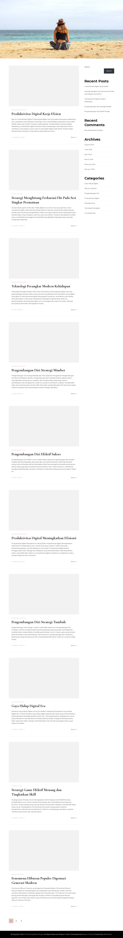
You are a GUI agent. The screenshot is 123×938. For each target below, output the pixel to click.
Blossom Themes (88, 934)
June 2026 (88, 149)
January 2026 (89, 169)
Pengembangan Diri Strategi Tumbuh (39, 622)
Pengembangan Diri (18, 366)
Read (73, 137)
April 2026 (88, 154)
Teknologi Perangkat (19, 282)
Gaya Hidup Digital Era (28, 706)
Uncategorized (17, 194)
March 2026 (88, 159)
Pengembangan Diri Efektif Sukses (36, 454)
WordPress (108, 934)
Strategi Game (17, 786)
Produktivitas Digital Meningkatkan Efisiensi (44, 538)
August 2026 (89, 145)
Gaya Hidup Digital (18, 702)
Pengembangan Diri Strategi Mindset (38, 370)
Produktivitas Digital (19, 110)
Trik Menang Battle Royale (64, 4)
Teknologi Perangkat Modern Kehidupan (41, 286)
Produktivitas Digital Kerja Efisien (36, 114)
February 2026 (89, 164)
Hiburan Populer (18, 874)
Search (87, 67)
